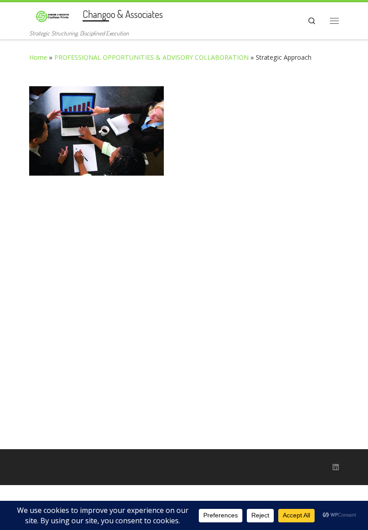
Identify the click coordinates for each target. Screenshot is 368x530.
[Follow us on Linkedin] (336, 467)
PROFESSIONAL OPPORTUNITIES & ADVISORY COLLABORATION (151, 57)
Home (38, 57)
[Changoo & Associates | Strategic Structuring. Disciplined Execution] (54, 15)
